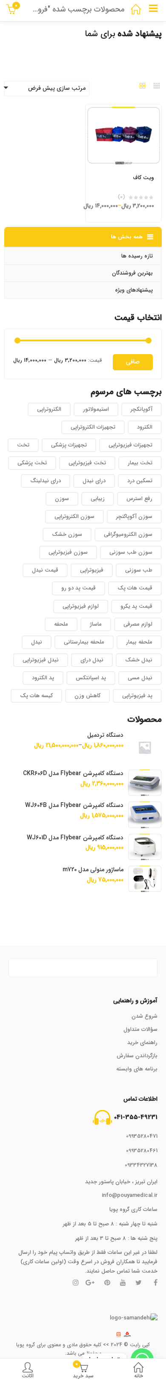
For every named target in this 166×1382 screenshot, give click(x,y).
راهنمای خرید (142, 1042)
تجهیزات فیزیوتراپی (130, 445)
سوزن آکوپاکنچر (134, 516)
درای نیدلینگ (45, 480)
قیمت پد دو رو (78, 588)
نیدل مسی (140, 677)
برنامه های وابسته (136, 1068)
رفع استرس (139, 498)
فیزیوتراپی (91, 570)
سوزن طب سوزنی (130, 552)
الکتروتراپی (49, 409)
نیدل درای (91, 659)
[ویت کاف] (123, 109)
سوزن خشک (67, 534)
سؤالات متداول (140, 1029)
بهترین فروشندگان (132, 273)
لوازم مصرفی (137, 624)
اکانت (28, 1376)
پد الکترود (43, 677)
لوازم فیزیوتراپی (81, 606)
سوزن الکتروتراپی (74, 516)
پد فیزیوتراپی (137, 695)
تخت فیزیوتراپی (87, 462)
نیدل (36, 642)
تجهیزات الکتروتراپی (93, 427)
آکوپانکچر (141, 409)
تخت (23, 445)
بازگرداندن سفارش (137, 1055)
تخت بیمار (140, 462)
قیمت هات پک (134, 588)
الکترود (144, 427)
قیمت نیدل (45, 570)
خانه (138, 1376)
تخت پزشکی (32, 462)
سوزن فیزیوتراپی (68, 552)
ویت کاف (143, 177)
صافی (133, 361)
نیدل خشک (138, 659)
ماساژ (96, 624)
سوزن (62, 498)
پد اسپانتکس (91, 677)
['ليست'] (157, 87)
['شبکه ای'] (142, 87)
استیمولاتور (96, 409)
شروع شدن (144, 1016)
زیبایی (98, 498)
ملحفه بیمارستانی (84, 642)
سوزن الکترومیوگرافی (128, 534)
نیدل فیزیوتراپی (41, 659)
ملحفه (61, 624)
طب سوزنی (138, 570)
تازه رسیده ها (137, 256)
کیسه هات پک (36, 695)
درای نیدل (94, 480)
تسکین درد (139, 480)
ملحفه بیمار (139, 642)
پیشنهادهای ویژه (134, 290)
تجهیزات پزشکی (69, 445)
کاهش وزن (87, 695)
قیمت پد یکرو (136, 606)
